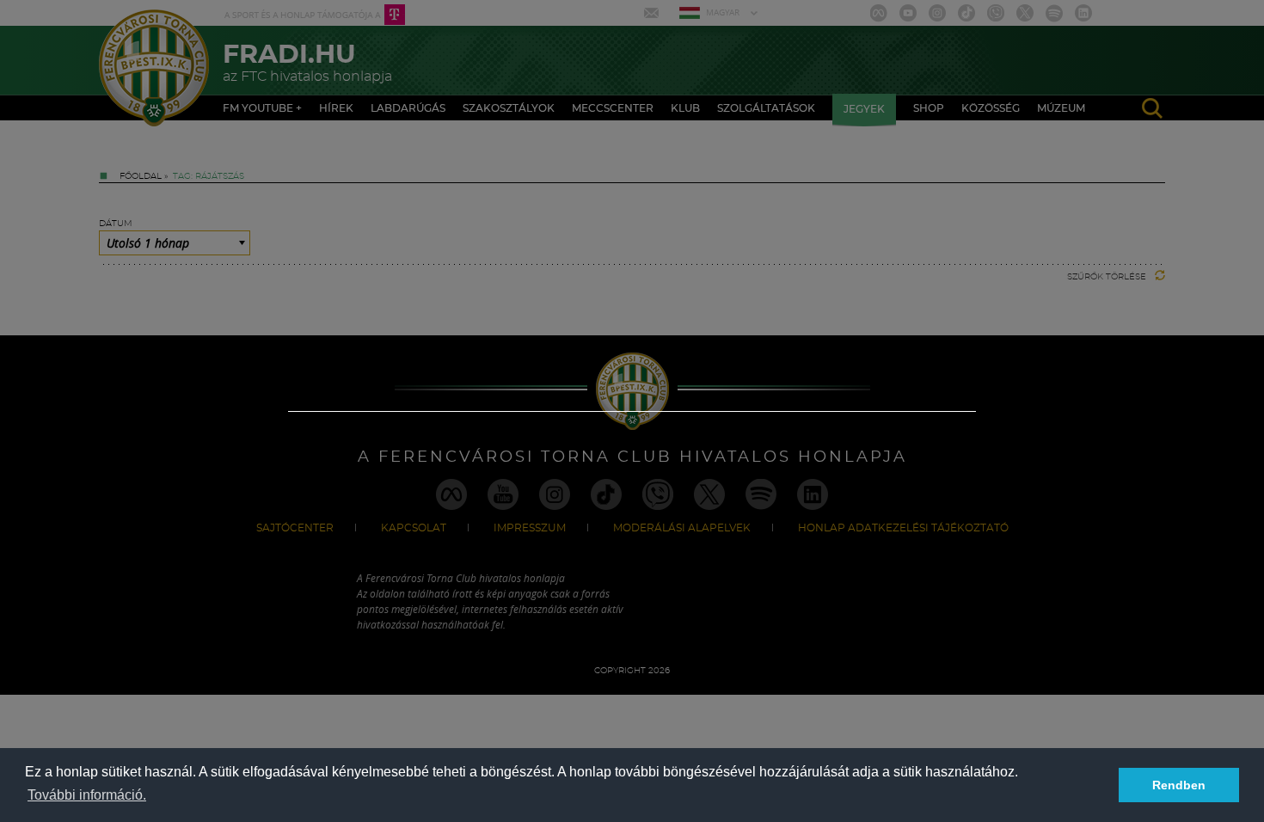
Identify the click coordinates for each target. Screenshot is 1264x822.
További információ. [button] (87, 795)
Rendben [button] (1179, 785)
